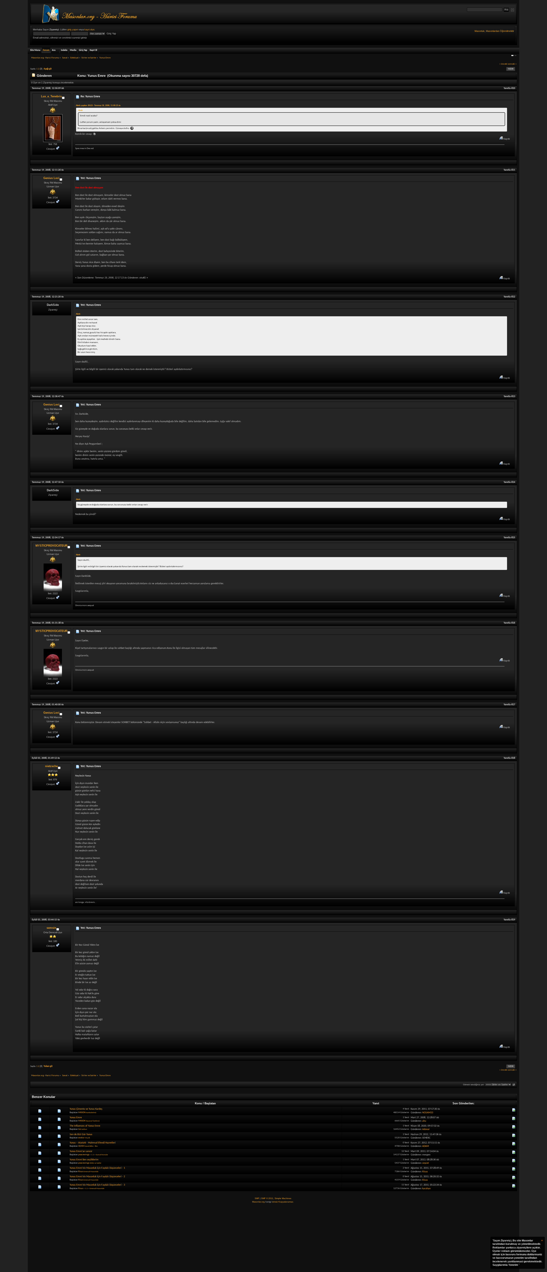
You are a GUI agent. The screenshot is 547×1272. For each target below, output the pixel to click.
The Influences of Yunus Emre (85, 1126)
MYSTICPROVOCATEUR (51, 545)
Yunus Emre (76, 1117)
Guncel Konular (102, 1155)
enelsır (81, 1138)
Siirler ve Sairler (95, 1163)
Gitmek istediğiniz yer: (473, 1084)
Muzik (87, 1138)
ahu (424, 1121)
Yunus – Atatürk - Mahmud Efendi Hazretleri (93, 1143)
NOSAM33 (427, 1112)
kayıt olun (89, 29)
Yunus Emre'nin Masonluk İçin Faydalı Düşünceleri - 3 (97, 1185)
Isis (79, 1129)
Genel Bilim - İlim (91, 1146)
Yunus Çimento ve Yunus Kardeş (86, 1109)
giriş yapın (72, 29)
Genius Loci (51, 178)
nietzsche (51, 766)
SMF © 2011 (267, 1198)
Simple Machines (283, 1198)
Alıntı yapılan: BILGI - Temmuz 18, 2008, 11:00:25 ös (98, 105)
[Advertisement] (273, 1238)
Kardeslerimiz (91, 1113)
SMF (257, 1198)
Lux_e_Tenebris (51, 96)
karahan (426, 1188)
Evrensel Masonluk (91, 1172)
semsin (51, 927)
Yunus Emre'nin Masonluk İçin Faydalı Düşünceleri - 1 (97, 1168)
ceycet (425, 1163)
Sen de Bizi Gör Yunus (81, 1134)
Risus (80, 1171)
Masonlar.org (258, 1202)
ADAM (81, 1146)
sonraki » (512, 64)
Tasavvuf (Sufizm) (93, 1121)
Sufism (84, 1129)
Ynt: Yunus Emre (91, 178)
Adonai (425, 1129)
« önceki (503, 64)
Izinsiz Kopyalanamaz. (283, 1202)
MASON (81, 1112)
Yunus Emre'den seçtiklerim (84, 1159)
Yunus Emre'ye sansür (81, 1151)
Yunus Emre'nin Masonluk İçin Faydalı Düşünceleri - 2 (97, 1176)
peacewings (83, 1155)
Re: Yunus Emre (90, 96)
